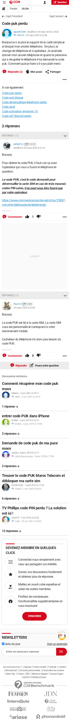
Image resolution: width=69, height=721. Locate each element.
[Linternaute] (18, 701)
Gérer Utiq (10, 674)
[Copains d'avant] (18, 709)
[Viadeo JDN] (50, 709)
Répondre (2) (15, 71)
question (62, 2)
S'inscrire (34, 616)
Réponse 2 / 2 (10, 295)
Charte (20, 674)
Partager (55, 71)
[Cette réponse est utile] (27, 217)
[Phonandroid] (50, 716)
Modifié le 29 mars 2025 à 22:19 (29, 147)
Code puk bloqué (12, 97)
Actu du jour (12, 644)
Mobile (25, 8)
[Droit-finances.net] (50, 701)
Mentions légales (40, 674)
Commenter (14, 216)
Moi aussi (36, 71)
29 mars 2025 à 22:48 (36, 35)
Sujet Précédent (14, 16)
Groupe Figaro (56, 674)
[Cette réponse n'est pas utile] (38, 217)
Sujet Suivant (56, 16)
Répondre (21, 365)
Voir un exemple (57, 644)
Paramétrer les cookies (53, 670)
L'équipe (27, 667)
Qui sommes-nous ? (12, 667)
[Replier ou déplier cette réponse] (65, 135)
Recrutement (11, 670)
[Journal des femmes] (18, 693)
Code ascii (8, 107)
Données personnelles (30, 670)
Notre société (40, 667)
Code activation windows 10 (20, 111)
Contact (62, 667)
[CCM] (15, 2)
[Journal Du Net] (50, 693)
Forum (13, 8)
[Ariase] (18, 717)
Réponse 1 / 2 (10, 135)
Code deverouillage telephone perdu (24, 102)
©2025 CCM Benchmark (34, 677)
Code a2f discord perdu (16, 116)
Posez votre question (46, 365)
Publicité (52, 667)
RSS (28, 674)
